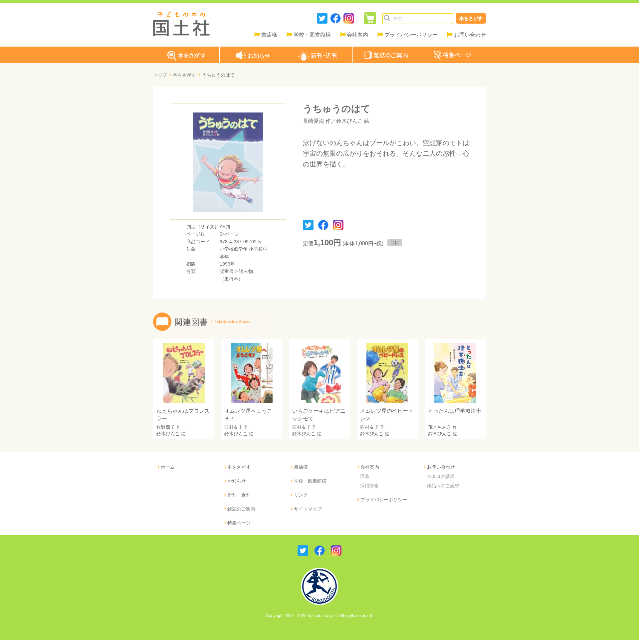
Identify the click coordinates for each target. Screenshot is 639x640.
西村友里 (233, 427)
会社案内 (357, 35)
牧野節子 (165, 427)
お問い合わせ (470, 35)
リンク (301, 495)
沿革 (364, 476)
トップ (160, 75)
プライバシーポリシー (411, 35)
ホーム (168, 467)
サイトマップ (308, 509)
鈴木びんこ (349, 121)
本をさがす (471, 18)
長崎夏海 (313, 121)
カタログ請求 (441, 476)
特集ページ (239, 523)
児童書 (227, 271)
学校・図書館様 (312, 35)
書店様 (269, 35)
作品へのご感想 (443, 485)
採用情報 (369, 485)
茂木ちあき (439, 427)
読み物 (246, 271)
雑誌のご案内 (241, 509)
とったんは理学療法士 (454, 411)
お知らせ (236, 481)
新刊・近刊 (239, 495)
